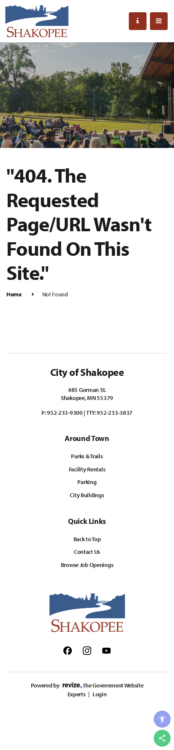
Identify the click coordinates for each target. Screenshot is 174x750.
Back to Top (87, 539)
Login (99, 694)
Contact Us (87, 552)
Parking (86, 482)
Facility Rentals (87, 469)
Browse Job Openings (87, 565)
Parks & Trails (87, 456)
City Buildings (87, 495)
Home (14, 294)
